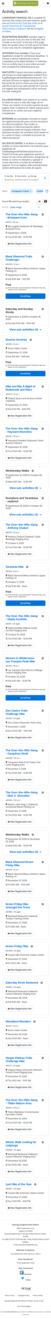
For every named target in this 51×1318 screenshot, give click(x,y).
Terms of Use (38, 1301)
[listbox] (24, 207)
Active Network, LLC (13, 1312)
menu (3, 3)
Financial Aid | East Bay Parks (23, 23)
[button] (39, 201)
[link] (22, 216)
